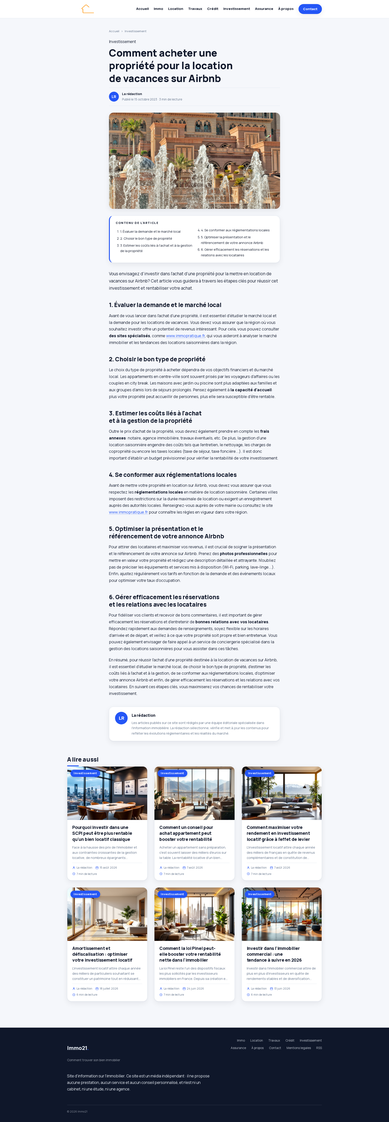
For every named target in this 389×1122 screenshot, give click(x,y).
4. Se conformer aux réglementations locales (235, 230)
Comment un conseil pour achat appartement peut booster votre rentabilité (186, 833)
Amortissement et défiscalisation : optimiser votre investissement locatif (102, 954)
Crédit (212, 8)
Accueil (142, 8)
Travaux (195, 8)
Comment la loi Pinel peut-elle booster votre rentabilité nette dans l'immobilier (190, 954)
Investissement (236, 8)
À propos (286, 8)
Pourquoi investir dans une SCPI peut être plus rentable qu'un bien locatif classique (102, 833)
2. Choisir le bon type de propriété (146, 238)
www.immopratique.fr (185, 335)
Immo (158, 8)
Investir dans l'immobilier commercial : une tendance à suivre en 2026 (274, 954)
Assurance (264, 8)
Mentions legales (299, 1048)
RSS (319, 1048)
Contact (310, 9)
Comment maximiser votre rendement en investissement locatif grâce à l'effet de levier (278, 833)
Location (175, 8)
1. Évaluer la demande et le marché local (150, 231)
